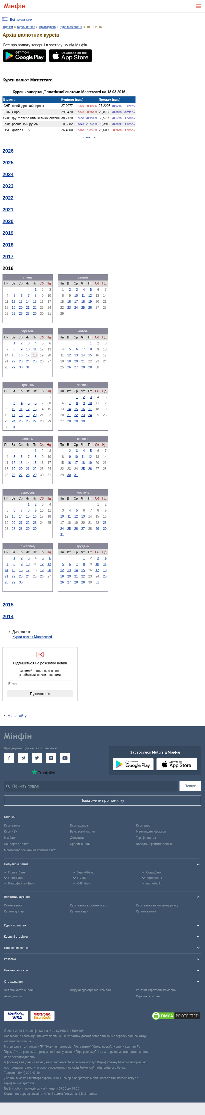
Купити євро (79, 911)
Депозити (77, 837)
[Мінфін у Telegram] (23, 758)
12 (13, 301)
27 (20, 313)
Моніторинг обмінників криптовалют (30, 850)
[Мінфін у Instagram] (51, 758)
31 (28, 367)
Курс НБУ (10, 831)
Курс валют (12, 825)
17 (76, 301)
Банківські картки (82, 831)
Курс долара (79, 825)
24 (76, 307)
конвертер (89, 137)
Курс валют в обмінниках (88, 905)
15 (34, 301)
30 (20, 367)
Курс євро (143, 825)
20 (20, 307)
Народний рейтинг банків (154, 844)
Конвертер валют (16, 844)
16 (69, 301)
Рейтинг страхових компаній (156, 990)
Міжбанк (10, 837)
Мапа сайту (17, 716)
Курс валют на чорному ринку (157, 905)
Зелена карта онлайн (19, 990)
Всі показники (21, 19)
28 (28, 313)
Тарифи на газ (146, 837)
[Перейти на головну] (14, 6)
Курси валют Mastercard (32, 637)
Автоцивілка (13, 996)
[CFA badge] (68, 1017)
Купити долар (14, 911)
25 (83, 307)
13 (20, 301)
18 (83, 301)
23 (69, 307)
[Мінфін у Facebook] (9, 758)
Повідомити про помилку (102, 801)
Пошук (190, 786)
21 (28, 307)
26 (13, 313)
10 (76, 295)
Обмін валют (13, 905)
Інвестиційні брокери (151, 831)
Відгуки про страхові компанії (91, 990)
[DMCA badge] (176, 1016)
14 (28, 301)
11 (83, 295)
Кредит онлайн (81, 844)
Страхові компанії (148, 996)
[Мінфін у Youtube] (65, 758)
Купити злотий (146, 911)
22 (34, 307)
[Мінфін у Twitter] (37, 758)
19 (13, 307)
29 (34, 313)
